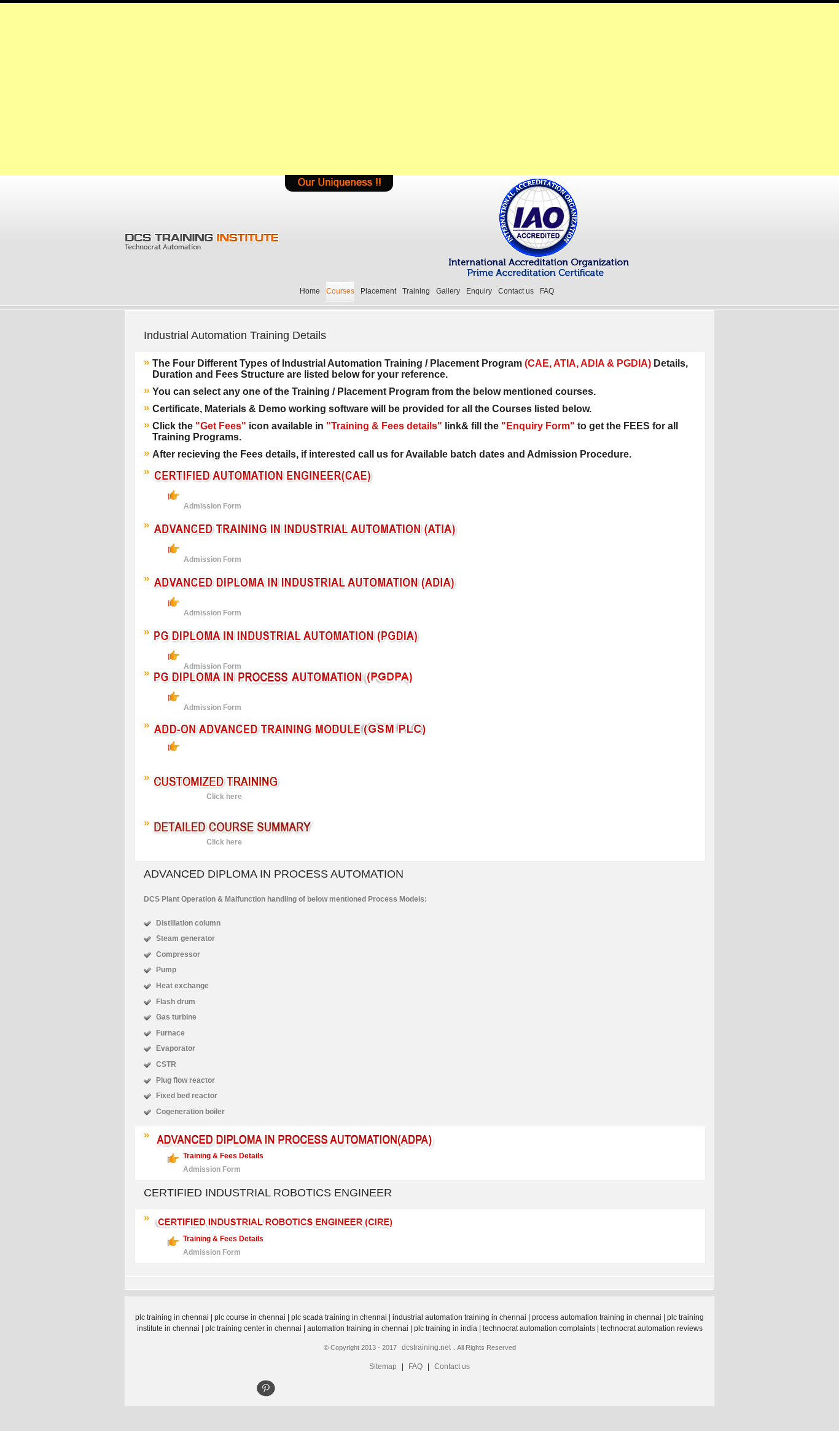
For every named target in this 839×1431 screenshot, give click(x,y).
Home (310, 291)
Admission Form (212, 506)
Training (416, 291)
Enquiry (479, 291)
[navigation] (264, 1389)
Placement (378, 291)
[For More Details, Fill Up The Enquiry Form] (339, 183)
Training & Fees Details (223, 1156)
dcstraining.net (426, 1347)
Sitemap (383, 1366)
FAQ (547, 291)
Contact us (516, 291)
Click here (224, 796)
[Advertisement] (419, 89)
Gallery (448, 291)
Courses (340, 291)
